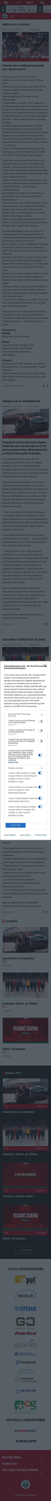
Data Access (25, 835)
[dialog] (25, 750)
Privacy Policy (41, 835)
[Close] (45, 666)
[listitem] (25, 715)
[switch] (40, 721)
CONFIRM (15, 825)
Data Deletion (10, 835)
